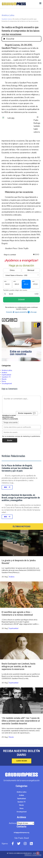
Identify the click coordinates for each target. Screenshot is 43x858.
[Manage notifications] (38, 853)
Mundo (4, 379)
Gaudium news (6, 19)
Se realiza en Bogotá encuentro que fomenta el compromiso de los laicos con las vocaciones (20, 31)
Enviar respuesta (25, 413)
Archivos (12, 823)
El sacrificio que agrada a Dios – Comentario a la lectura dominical (17, 613)
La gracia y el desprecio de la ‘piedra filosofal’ (19, 562)
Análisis (4, 372)
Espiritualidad (6, 375)
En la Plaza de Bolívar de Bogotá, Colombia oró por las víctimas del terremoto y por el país (17, 468)
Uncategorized (7, 383)
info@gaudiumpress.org (21, 833)
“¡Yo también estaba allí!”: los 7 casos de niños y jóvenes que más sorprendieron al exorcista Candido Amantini (21, 721)
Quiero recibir (21, 761)
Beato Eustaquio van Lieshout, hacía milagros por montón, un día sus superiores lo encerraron (18, 666)
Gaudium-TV (6, 377)
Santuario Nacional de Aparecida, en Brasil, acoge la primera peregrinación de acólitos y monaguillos (21, 497)
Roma (4, 381)
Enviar (9, 440)
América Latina (8, 15)
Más (5, 487)
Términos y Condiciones (32, 855)
